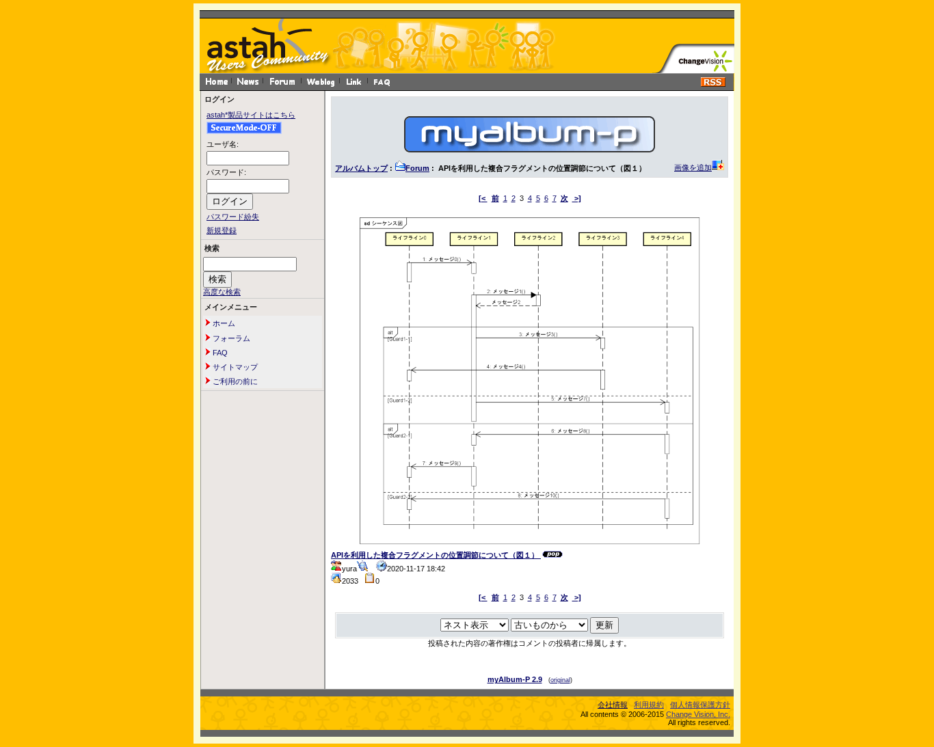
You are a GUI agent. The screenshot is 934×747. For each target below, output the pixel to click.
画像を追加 (693, 167)
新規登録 (221, 230)
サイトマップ (234, 367)
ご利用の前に (234, 381)
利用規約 (649, 705)
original (560, 680)
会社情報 (613, 705)
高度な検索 (222, 292)
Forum (417, 168)
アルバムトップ (361, 168)
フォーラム (230, 338)
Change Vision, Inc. (698, 714)
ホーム (223, 323)
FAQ (219, 353)
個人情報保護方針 (700, 705)
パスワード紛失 (232, 217)
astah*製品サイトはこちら (250, 115)
